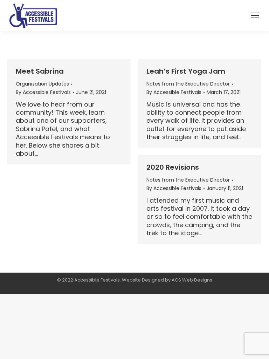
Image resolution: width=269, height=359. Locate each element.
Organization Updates (42, 83)
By (43, 92)
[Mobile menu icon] (255, 15)
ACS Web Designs (192, 280)
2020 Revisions (172, 167)
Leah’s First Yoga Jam (185, 71)
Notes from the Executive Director (188, 83)
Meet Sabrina (40, 71)
